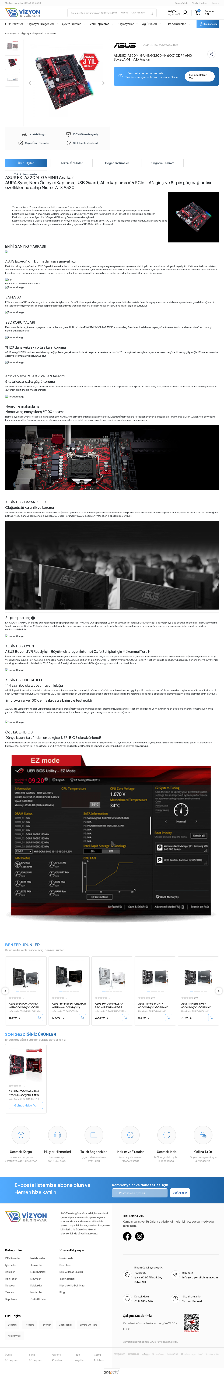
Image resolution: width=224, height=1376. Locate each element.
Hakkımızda (66, 1258)
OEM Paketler (12, 1258)
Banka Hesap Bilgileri (71, 1271)
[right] (219, 991)
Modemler (36, 1292)
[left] (5, 991)
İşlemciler (10, 1265)
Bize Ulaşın (65, 1265)
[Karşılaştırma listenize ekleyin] (43, 968)
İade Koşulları (67, 1278)
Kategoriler (13, 1250)
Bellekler (10, 1271)
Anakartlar (36, 1265)
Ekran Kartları (38, 1271)
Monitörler (11, 1278)
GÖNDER (180, 1193)
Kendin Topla (210, 24)
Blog (62, 1292)
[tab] (26, 163)
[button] (205, 13)
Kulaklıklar (36, 1285)
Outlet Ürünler (38, 1299)
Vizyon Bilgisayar (72, 1250)
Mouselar (10, 1285)
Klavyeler (35, 1278)
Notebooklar (37, 1258)
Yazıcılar (10, 1292)
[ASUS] (125, 44)
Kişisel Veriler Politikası (72, 1285)
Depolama (11, 1299)
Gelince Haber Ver (197, 76)
